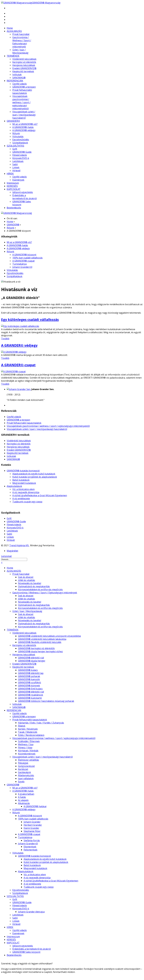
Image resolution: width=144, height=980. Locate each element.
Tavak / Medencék (27, 732)
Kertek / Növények (28, 728)
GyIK (14, 148)
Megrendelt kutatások (24, 483)
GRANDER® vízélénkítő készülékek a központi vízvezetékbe (49, 636)
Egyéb (21, 781)
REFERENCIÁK (15, 81)
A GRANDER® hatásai (35, 806)
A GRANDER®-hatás (23, 127)
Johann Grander (32, 821)
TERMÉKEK (13, 56)
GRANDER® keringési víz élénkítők (36, 648)
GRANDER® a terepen (24, 86)
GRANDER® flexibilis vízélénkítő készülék (39, 642)
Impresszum (13, 183)
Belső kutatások (21, 479)
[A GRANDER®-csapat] (13, 371)
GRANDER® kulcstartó (30, 697)
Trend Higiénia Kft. (19, 545)
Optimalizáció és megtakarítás (34, 586)
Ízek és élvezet (25, 577)
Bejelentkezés (14, 208)
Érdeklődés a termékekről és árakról (24, 197)
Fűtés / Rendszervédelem (31, 735)
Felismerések (30, 849)
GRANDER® (13, 121)
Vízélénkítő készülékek (24, 59)
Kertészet (23, 769)
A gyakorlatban (26, 794)
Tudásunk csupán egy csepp (27, 501)
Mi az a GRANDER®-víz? (25, 124)
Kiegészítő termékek (23, 71)
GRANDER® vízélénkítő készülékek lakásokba (42, 639)
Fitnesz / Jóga (25, 747)
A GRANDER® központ (24, 254)
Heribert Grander (33, 825)
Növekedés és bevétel (29, 583)
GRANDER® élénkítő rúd (31, 657)
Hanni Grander (31, 828)
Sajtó (15, 164)
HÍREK (10, 174)
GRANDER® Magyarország (46, 2)
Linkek (15, 167)
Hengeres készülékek (23, 65)
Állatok (21, 725)
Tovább (5, 338)
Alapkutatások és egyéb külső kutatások (33, 473)
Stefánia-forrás (32, 840)
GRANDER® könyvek (29, 685)
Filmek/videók (19, 155)
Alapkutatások (14, 486)
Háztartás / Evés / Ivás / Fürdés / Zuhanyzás (41, 722)
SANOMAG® (19, 77)
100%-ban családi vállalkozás (27, 257)
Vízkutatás (17, 136)
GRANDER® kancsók (29, 679)
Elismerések (30, 846)
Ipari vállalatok (26, 778)
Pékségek (23, 763)
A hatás (22, 797)
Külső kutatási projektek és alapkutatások (34, 476)
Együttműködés (20, 139)
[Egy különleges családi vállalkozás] (20, 326)
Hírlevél (16, 170)
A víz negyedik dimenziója (25, 492)
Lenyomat (6, 556)
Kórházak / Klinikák (28, 750)
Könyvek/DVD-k (20, 158)
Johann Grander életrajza (31, 911)
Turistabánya (19, 263)
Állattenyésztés (26, 775)
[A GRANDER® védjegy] (13, 351)
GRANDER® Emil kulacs (30, 688)
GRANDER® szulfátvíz (29, 682)
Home (10, 28)
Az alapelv (23, 800)
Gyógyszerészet (26, 766)
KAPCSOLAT (13, 189)
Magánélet (12, 550)
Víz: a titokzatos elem (23, 489)
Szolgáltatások (20, 142)
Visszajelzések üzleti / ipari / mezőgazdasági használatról (24, 114)
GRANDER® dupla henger (31, 660)
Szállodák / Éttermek (29, 741)
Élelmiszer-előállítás (28, 759)
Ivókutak (17, 74)
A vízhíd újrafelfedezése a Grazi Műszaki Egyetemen (39, 495)
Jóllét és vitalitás (26, 580)
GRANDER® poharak (29, 676)
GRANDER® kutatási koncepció (23, 470)
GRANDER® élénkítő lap (30, 673)
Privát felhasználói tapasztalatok (22, 91)
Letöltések (17, 161)
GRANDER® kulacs (28, 670)
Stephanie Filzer (32, 831)
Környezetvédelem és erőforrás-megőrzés (40, 589)
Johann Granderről (22, 267)
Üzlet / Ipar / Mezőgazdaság (20, 51)
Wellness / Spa (25, 744)
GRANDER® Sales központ (26, 952)
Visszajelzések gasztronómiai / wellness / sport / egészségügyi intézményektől (21, 102)
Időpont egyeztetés (22, 192)
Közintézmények (26, 753)
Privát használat (20, 34)
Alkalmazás (24, 803)
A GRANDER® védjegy (23, 130)
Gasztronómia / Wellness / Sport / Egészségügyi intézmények (21, 42)
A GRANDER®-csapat (23, 260)
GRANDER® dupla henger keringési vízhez (40, 651)
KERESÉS (12, 186)
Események (18, 179)
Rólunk (16, 133)
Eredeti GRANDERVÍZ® (24, 68)
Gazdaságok (24, 772)
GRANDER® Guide (22, 151)
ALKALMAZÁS (14, 31)
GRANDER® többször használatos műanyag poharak (46, 701)
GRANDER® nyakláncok (30, 694)
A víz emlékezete (21, 498)
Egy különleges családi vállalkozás (30, 319)
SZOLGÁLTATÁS (15, 146)
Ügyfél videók (19, 83)
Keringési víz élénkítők (24, 62)
